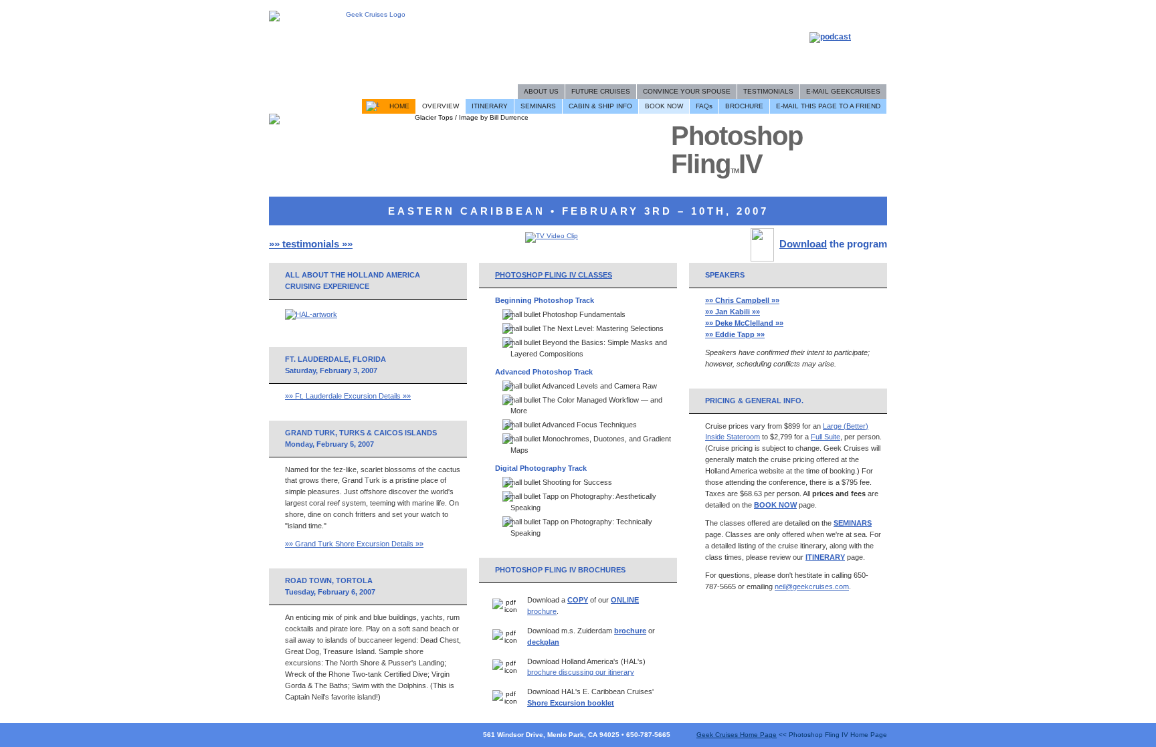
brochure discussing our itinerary (580, 672)
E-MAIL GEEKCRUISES (843, 91)
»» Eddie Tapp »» (735, 334)
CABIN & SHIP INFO (600, 106)
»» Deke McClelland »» (744, 323)
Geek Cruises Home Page (736, 734)
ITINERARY (490, 106)
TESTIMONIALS (768, 91)
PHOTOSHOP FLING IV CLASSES (553, 275)
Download (803, 243)
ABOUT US (541, 91)
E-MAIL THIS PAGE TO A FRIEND (828, 106)
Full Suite (825, 437)
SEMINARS (538, 106)
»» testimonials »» (311, 243)
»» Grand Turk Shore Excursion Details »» (354, 544)
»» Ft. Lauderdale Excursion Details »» (348, 396)
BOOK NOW (664, 106)
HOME (399, 106)
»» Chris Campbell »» (742, 300)
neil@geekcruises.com (812, 586)
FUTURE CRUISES (600, 91)
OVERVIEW (440, 106)
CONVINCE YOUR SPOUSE (687, 91)
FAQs (704, 106)
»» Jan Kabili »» (732, 312)
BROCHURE (744, 106)
